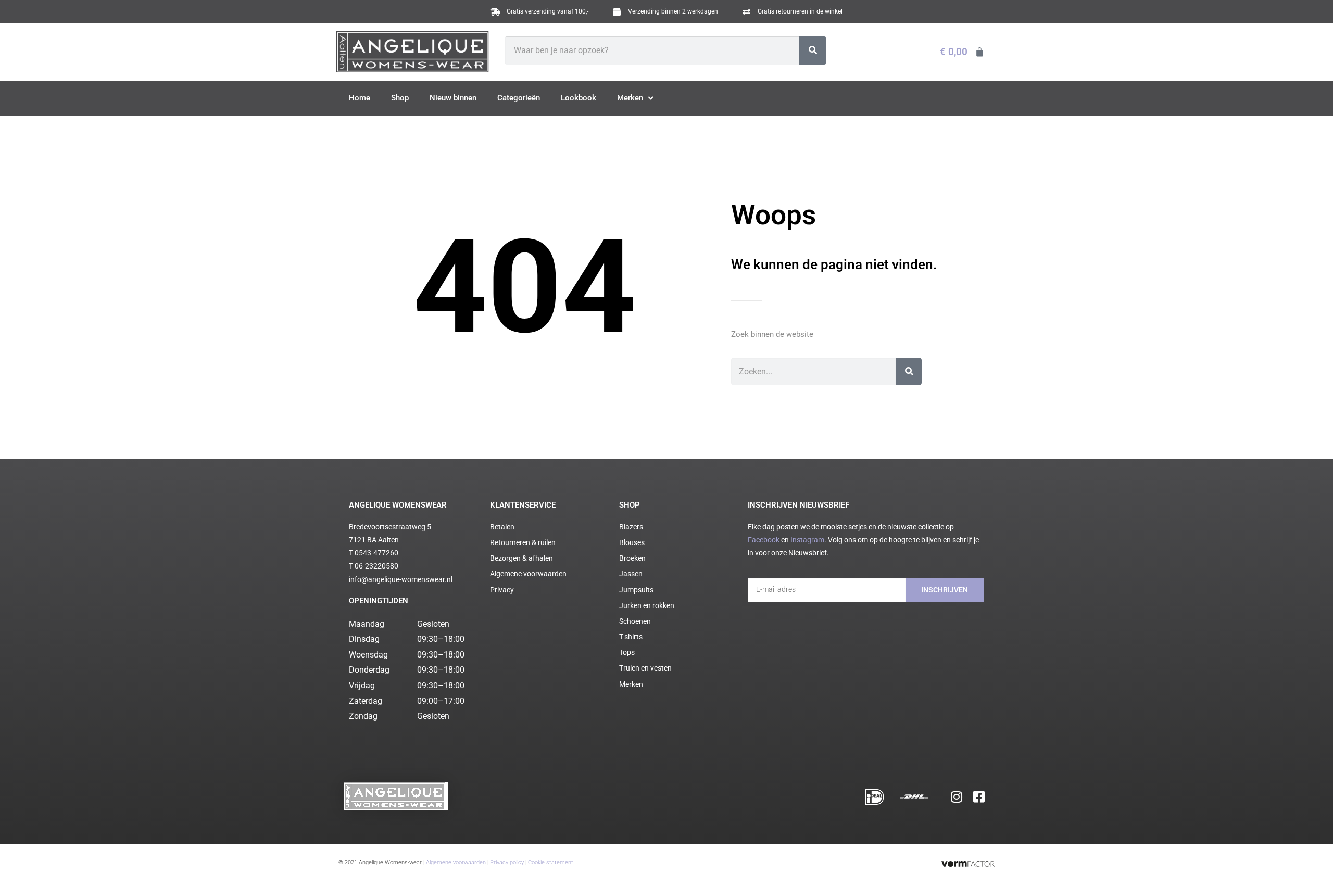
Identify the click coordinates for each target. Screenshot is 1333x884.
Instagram (807, 540)
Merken (630, 98)
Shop (400, 98)
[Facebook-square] (979, 796)
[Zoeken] (812, 50)
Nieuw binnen (453, 98)
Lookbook (578, 98)
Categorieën (518, 98)
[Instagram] (956, 796)
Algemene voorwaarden (456, 862)
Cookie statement (550, 862)
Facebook (763, 540)
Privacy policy (507, 862)
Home (359, 98)
